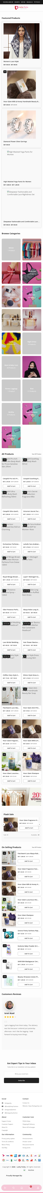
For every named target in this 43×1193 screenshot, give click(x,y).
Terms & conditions (8, 1141)
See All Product (36, 454)
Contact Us (26, 1103)
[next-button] (39, 824)
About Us (4, 1127)
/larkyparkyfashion (10, 1110)
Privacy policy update (8, 1138)
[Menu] (5, 1188)
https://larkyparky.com (35, 1106)
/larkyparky (8, 1103)
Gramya (17, 2)
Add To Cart (11, 486)
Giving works (26, 1148)
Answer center (27, 1141)
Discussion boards (28, 1145)
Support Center (6, 1121)
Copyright (5, 1130)
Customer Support (7, 1124)
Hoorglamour (8, 2)
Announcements (28, 1138)
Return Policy (6, 1145)
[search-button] (13, 1188)
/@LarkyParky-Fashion (11, 1106)
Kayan (23, 2)
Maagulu (30, 2)
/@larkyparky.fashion (11, 1113)
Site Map (4, 1148)
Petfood (37, 2)
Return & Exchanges (29, 1127)
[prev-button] (3, 824)
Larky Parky (21, 1167)
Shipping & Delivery (29, 1124)
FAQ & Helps (26, 1121)
